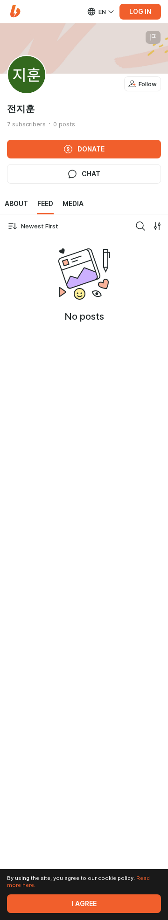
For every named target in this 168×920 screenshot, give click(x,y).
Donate (91, 149)
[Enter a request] (140, 226)
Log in (140, 11)
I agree (84, 903)
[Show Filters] (157, 226)
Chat (91, 174)
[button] (15, 11)
